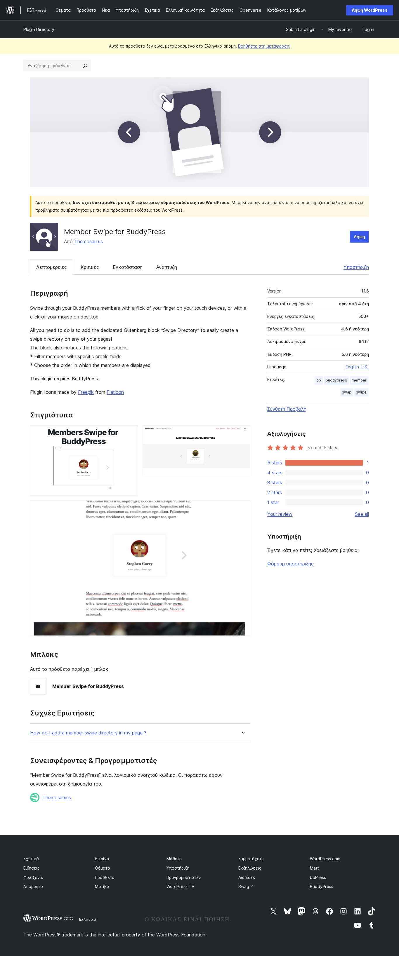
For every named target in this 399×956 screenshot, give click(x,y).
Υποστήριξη (356, 267)
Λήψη (359, 236)
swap (346, 392)
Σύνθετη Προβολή (286, 409)
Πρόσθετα (105, 877)
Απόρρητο (33, 886)
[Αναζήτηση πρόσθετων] (85, 66)
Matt (314, 868)
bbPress (318, 877)
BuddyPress (321, 886)
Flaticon (115, 392)
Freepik (86, 392)
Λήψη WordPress (370, 10)
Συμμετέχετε (251, 858)
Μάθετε (174, 858)
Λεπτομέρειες (51, 267)
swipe (361, 392)
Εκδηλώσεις (249, 868)
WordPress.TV (180, 886)
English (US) (357, 366)
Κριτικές (90, 267)
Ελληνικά (87, 919)
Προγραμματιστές (183, 877)
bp (318, 380)
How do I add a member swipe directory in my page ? (88, 733)
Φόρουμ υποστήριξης (290, 564)
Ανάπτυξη (166, 267)
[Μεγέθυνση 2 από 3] (242, 433)
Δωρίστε (246, 877)
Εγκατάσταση (128, 267)
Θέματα (102, 868)
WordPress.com (325, 858)
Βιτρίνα (102, 858)
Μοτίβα (102, 886)
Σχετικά (31, 858)
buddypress (336, 380)
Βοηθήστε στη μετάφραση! (264, 45)
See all (362, 514)
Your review (279, 514)
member (359, 380)
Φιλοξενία (33, 877)
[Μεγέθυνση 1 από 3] (130, 433)
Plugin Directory (38, 29)
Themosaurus (88, 241)
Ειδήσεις (31, 868)
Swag (246, 886)
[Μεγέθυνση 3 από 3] (242, 508)
